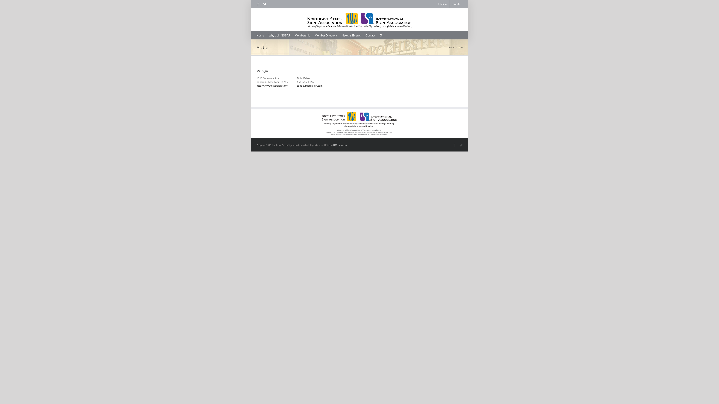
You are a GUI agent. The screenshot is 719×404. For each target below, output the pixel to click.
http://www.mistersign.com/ (272, 85)
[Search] (381, 35)
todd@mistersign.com (309, 85)
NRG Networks (340, 145)
